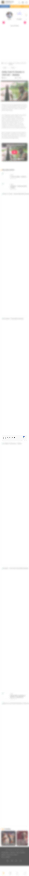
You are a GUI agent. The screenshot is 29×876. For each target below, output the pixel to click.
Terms (25, 440)
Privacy (22, 440)
